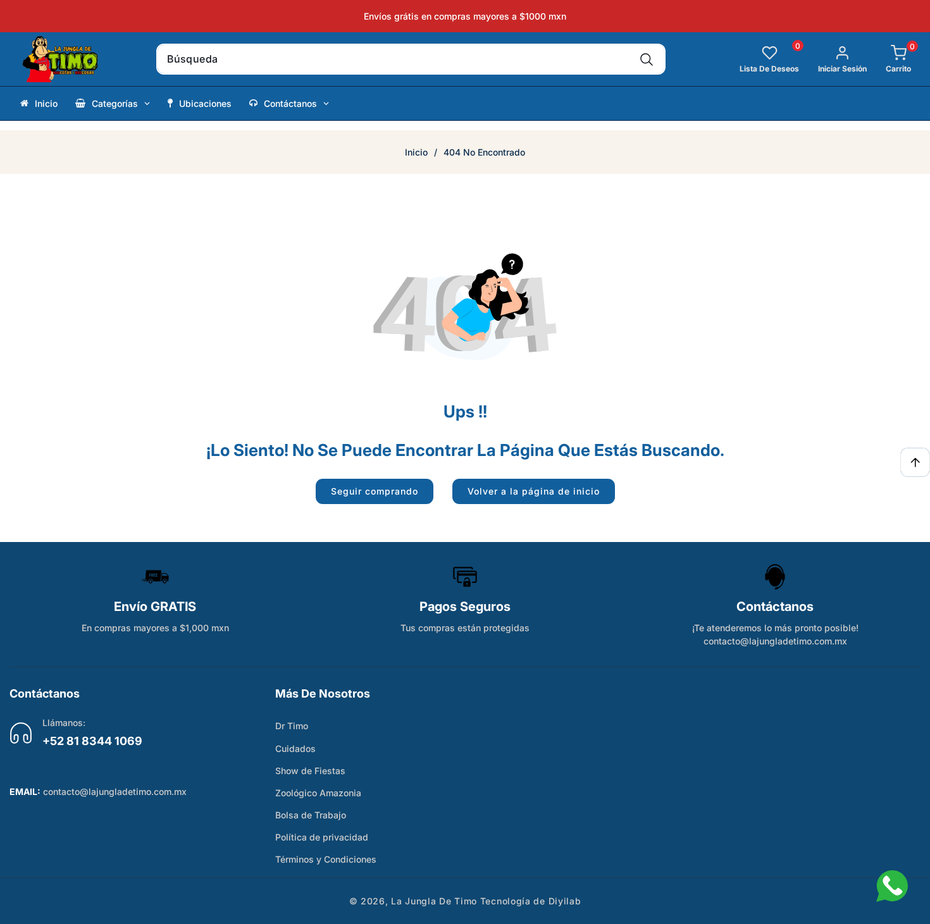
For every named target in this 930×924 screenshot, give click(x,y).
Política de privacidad (321, 837)
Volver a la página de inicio (534, 491)
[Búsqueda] (646, 59)
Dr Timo (291, 725)
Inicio (416, 152)
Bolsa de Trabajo (310, 815)
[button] (889, 59)
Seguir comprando (374, 491)
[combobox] (411, 59)
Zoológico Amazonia (318, 792)
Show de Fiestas (310, 770)
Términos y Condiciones (325, 859)
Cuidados (295, 748)
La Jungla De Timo (434, 901)
